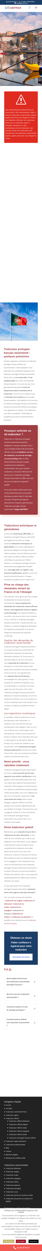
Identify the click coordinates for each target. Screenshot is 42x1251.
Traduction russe (12, 1192)
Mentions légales (12, 1155)
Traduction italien (12, 1182)
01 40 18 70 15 (14, 69)
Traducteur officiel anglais (18, 1124)
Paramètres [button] (33, 1241)
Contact (8, 1151)
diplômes (26, 184)
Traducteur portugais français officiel (22, 1138)
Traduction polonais (13, 1185)
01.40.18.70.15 (12, 2)
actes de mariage (14, 187)
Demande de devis (16, 78)
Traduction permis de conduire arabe (19, 1195)
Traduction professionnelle (15, 1145)
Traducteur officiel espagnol (19, 1131)
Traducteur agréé (12, 1115)
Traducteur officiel (12, 1118)
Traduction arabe (12, 1175)
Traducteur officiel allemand (19, 1121)
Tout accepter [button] (8, 1241)
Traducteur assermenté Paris (16, 1112)
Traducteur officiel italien (18, 1134)
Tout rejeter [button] (21, 1241)
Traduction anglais (12, 1172)
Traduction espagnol (13, 1178)
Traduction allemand (13, 1168)
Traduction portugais (13, 1188)
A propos (9, 1108)
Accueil (8, 1105)
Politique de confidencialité (15, 1158)
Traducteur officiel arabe (18, 1128)
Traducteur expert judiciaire (16, 1141)
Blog (7, 1148)
